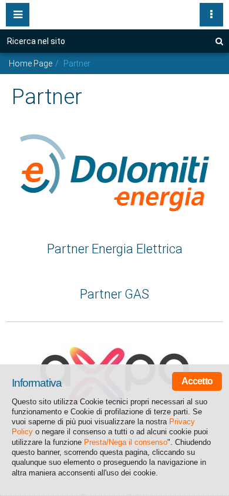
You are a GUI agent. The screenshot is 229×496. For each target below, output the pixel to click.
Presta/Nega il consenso (125, 442)
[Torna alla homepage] (114, 12)
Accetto (197, 381)
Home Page (30, 63)
